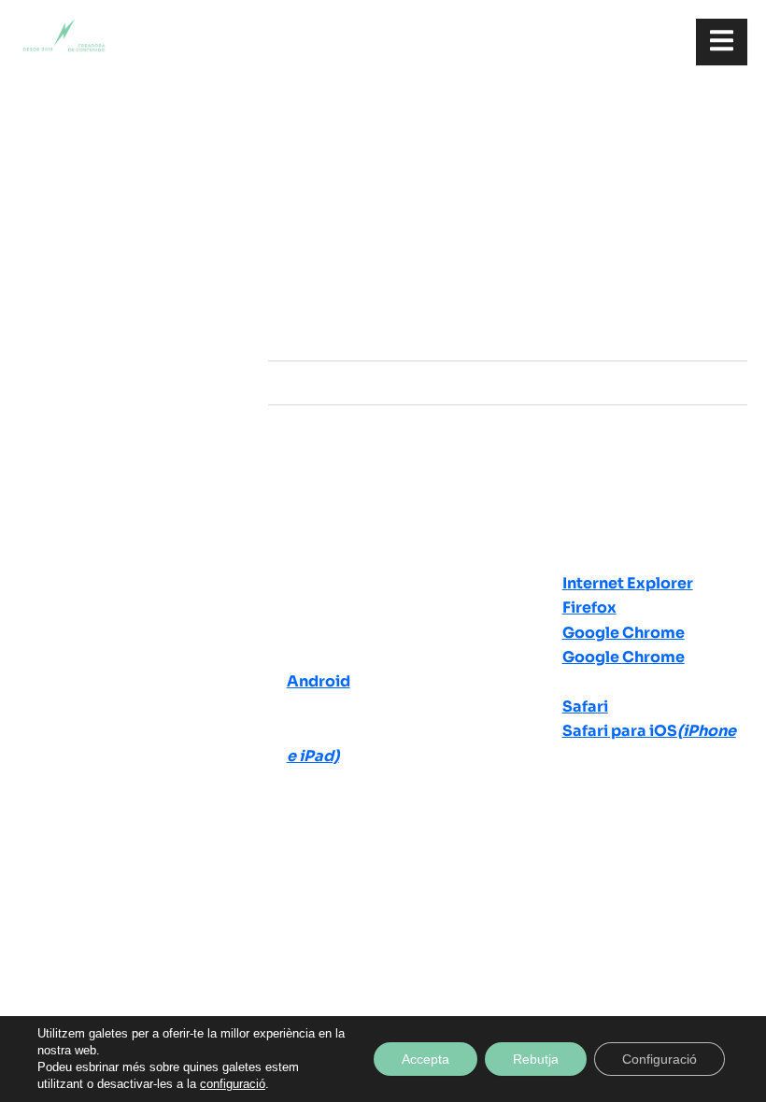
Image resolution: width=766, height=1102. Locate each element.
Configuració (659, 1059)
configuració (232, 1084)
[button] (507, 339)
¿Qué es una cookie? (374, 338)
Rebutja (536, 1059)
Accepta (425, 1059)
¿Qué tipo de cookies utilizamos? (422, 382)
